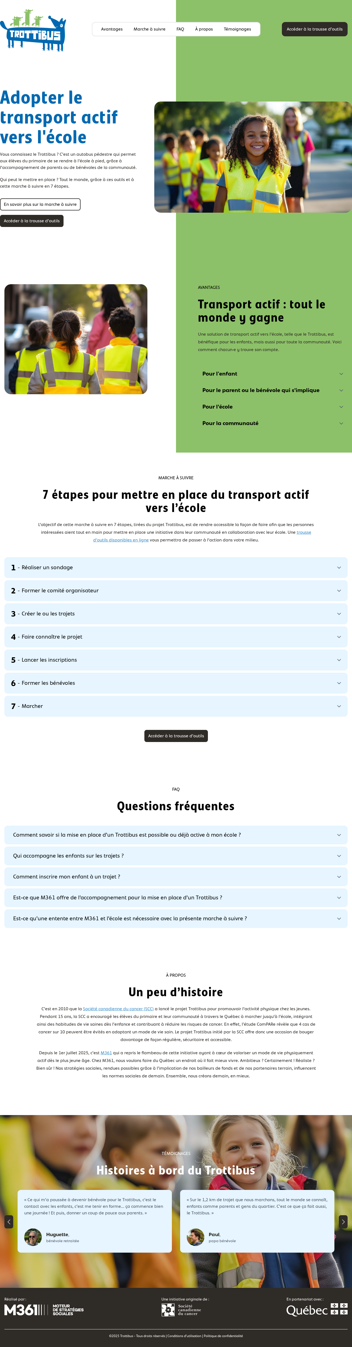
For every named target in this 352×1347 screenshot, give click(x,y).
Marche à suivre (150, 29)
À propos (204, 29)
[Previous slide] (8, 1221)
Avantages (112, 29)
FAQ (180, 29)
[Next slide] (343, 1221)
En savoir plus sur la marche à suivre (40, 204)
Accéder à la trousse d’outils (315, 29)
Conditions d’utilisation (184, 1336)
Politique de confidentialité (223, 1336)
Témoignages (237, 29)
